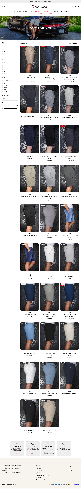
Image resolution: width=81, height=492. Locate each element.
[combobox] (13, 6)
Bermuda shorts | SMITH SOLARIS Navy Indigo (49, 78)
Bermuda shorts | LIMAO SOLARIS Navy (30, 315)
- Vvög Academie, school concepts (11, 465)
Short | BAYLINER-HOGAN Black (29, 235)
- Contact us (39, 470)
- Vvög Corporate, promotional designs (10, 469)
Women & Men (69, 251)
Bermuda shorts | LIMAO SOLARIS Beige (69, 354)
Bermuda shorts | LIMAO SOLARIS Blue (30, 354)
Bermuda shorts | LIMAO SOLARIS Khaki (49, 315)
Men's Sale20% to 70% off (37, 13)
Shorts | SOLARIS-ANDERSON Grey (49, 118)
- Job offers (39, 473)
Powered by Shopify (11, 484)
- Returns (38, 465)
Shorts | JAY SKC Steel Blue (49, 393)
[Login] (75, 6)
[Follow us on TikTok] (77, 466)
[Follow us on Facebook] (70, 466)
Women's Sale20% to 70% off (47, 13)
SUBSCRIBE (71, 259)
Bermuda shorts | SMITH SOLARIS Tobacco (30, 78)
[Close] (78, 228)
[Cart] (78, 6)
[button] (72, 6)
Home (3, 18)
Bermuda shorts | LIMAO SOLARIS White (49, 276)
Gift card (55, 11)
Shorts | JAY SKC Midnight (69, 393)
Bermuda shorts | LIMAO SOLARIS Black (49, 354)
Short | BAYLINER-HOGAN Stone (30, 196)
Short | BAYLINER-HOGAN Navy (29, 117)
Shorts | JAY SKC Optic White (29, 393)
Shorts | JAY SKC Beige (49, 431)
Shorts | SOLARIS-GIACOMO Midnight (29, 157)
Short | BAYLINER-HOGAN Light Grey (49, 197)
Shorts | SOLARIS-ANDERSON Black (69, 157)
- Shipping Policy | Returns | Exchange (43, 476)
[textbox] (6, 105)
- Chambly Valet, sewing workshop (11, 472)
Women (19, 11)
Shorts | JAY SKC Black (30, 431)
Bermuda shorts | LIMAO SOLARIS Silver (69, 276)
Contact (66, 11)
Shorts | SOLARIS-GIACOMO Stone (69, 118)
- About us (38, 468)
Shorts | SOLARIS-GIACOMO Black (49, 157)
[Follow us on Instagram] (73, 466)
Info (61, 11)
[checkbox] (10, 51)
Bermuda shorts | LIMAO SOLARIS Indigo (69, 315)
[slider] (3, 108)
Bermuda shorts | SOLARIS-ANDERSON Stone (69, 78)
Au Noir (25, 11)
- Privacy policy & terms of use (44, 480)
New (30, 11)
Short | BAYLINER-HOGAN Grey (69, 196)
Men (14, 11)
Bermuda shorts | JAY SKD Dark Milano (29, 276)
